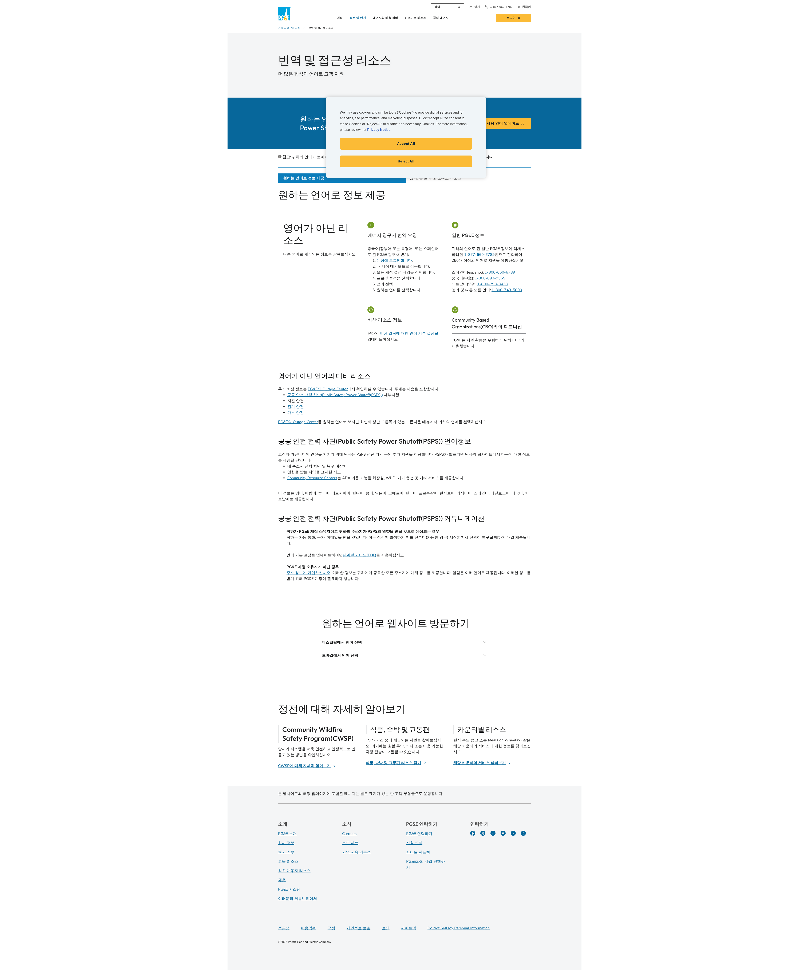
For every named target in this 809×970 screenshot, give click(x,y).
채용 (282, 880)
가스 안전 (295, 412)
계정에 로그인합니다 (394, 260)
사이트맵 (408, 928)
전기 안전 (295, 406)
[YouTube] (503, 833)
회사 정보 (286, 842)
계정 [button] (340, 18)
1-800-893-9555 (490, 278)
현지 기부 (286, 852)
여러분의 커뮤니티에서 (297, 898)
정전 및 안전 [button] (358, 18)
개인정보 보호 (358, 928)
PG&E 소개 (287, 833)
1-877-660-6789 (479, 254)
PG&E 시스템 (289, 889)
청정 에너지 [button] (441, 18)
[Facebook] (473, 833)
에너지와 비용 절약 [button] (385, 18)
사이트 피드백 (418, 852)
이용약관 (308, 928)
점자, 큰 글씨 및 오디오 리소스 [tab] (435, 178)
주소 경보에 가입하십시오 (308, 572)
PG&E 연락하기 (419, 833)
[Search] (459, 6)
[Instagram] (513, 833)
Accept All (406, 143)
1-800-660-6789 (500, 272)
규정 (331, 928)
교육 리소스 (288, 861)
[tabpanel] (404, 431)
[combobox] (447, 6)
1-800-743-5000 (507, 289)
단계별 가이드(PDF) (359, 555)
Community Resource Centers (312, 477)
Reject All (406, 161)
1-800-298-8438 (492, 284)
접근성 (283, 928)
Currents (349, 833)
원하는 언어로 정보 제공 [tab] (303, 178)
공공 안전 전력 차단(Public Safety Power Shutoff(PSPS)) (335, 394)
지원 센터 (414, 842)
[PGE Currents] (523, 833)
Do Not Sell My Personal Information (458, 928)
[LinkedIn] (493, 833)
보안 (386, 928)
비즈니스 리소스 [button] (415, 18)
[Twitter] (483, 833)
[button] (474, 7)
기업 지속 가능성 (356, 852)
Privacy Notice (378, 129)
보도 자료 (350, 842)
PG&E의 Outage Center (328, 389)
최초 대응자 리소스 (294, 870)
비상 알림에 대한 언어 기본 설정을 (409, 333)
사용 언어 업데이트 (503, 123)
